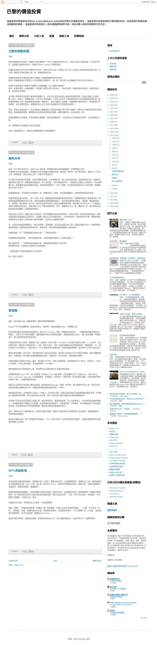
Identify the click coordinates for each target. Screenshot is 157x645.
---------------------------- (118, 449)
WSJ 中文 (113, 440)
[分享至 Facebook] (30, 142)
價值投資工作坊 (126, 220)
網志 (11, 36)
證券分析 (24, 36)
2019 (112, 118)
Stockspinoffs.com (117, 491)
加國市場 (113, 69)
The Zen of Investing (118, 488)
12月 (114, 138)
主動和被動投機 (18, 51)
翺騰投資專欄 (115, 469)
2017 (112, 125)
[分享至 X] (28, 142)
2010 (112, 203)
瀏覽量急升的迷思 (116, 597)
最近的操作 (112, 510)
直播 (51, 36)
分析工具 (39, 36)
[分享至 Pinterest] (32, 142)
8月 (113, 152)
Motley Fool (114, 429)
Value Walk (114, 452)
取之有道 (113, 587)
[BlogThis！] (25, 142)
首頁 (55, 561)
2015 (112, 132)
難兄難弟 (123, 241)
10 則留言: (15, 295)
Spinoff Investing (116, 497)
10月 (114, 145)
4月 (113, 165)
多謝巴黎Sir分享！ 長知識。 (120, 409)
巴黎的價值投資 (24, 11)
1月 (113, 189)
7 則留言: (14, 455)
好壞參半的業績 (115, 581)
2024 (112, 102)
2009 (112, 206)
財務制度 (79, 36)
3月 (113, 168)
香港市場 (113, 64)
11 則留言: (15, 142)
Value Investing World (118, 455)
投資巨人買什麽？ (116, 472)
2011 (112, 200)
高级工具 (64, 36)
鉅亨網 (112, 431)
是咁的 (112, 611)
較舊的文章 (97, 561)
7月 (113, 155)
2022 (112, 108)
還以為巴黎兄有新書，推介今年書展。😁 (125, 394)
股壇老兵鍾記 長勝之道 (119, 595)
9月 (113, 148)
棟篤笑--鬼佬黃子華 (117, 475)
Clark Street (114, 494)
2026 (112, 95)
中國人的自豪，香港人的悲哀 (131, 314)
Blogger (83, 639)
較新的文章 (13, 561)
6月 (113, 158)
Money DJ (113, 446)
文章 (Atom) (18, 565)
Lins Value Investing (117, 461)
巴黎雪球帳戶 (115, 51)
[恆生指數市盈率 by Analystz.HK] (122, 566)
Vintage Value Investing (119, 458)
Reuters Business (116, 443)
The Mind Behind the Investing (121, 605)
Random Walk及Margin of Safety (132, 372)
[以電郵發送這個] (23, 142)
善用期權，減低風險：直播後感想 (132, 258)
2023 (112, 105)
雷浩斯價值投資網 (116, 466)
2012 (112, 196)
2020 (112, 115)
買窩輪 (12, 310)
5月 (113, 162)
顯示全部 (144, 617)
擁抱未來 (14, 158)
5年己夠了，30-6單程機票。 (130, 295)
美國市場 (113, 67)
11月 (114, 141)
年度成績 (113, 354)
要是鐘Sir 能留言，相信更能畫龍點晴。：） (126, 414)
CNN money (114, 437)
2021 (112, 112)
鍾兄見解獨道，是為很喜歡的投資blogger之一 (127, 404)
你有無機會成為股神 (127, 335)
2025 (112, 98)
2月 (113, 185)
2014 (112, 135)
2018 (112, 122)
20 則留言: (15, 551)
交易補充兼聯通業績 (117, 613)
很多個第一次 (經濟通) (118, 589)
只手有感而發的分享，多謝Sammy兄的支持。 (127, 399)
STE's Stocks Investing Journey (123, 603)
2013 (112, 193)
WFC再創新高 (17, 470)
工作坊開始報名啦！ (117, 277)
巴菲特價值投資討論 (117, 464)
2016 (112, 128)
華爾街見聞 (114, 434)
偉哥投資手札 (115, 579)
